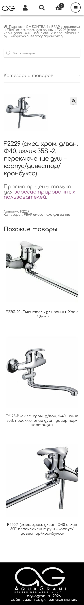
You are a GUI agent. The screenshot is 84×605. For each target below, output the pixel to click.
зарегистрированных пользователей (39, 194)
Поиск (42, 7)
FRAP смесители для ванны (30, 30)
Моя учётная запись (25, 7)
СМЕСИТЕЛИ (37, 26)
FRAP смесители (66, 26)
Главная (16, 26)
